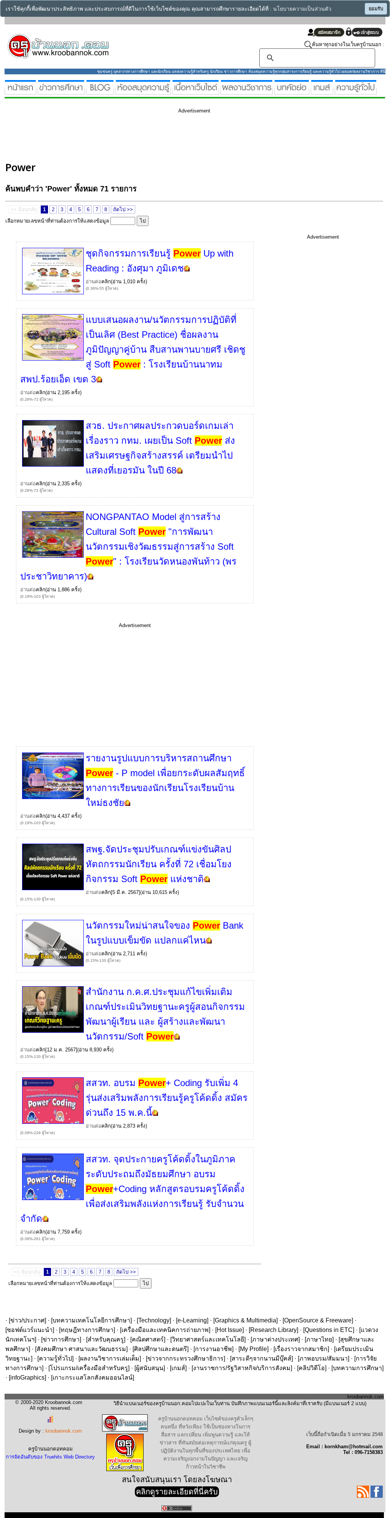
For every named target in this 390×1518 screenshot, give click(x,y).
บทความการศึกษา (357, 1368)
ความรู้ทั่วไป (55, 1358)
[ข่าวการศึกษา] (61, 91)
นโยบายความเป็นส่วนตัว (302, 9)
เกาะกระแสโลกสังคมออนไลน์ (93, 1377)
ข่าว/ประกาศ (27, 1320)
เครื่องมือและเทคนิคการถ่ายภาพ (165, 1330)
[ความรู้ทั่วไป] (356, 91)
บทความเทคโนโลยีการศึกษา (91, 1320)
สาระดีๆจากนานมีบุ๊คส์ (261, 1358)
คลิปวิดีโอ (312, 1368)
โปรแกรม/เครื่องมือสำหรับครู (89, 1368)
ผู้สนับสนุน (149, 1368)
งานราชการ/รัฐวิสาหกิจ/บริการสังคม (242, 1368)
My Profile (253, 1349)
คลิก (106, 281)
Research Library (273, 1330)
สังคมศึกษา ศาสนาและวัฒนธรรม (81, 1349)
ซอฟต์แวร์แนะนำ (30, 1330)
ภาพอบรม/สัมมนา (323, 1358)
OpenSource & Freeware (318, 1320)
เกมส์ (178, 1368)
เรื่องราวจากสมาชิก (301, 1349)
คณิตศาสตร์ (148, 1339)
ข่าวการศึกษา (61, 1339)
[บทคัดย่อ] (291, 91)
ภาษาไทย (319, 1339)
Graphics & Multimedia (245, 1320)
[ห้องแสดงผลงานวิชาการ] (247, 91)
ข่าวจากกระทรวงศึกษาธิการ (185, 1358)
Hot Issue (229, 1330)
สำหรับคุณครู (106, 1339)
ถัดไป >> (123, 209)
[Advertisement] (144, 136)
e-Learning (192, 1320)
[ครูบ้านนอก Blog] (100, 91)
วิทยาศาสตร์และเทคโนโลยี (208, 1339)
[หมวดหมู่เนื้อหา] (195, 91)
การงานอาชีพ (213, 1349)
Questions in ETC (329, 1330)
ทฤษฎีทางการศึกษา (87, 1330)
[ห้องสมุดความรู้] (143, 91)
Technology (153, 1320)
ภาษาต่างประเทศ (275, 1339)
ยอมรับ (376, 8)
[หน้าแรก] (20, 91)
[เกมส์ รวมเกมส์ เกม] (322, 91)
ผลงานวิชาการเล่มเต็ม (109, 1358)
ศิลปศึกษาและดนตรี (160, 1349)
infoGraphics (27, 1377)
